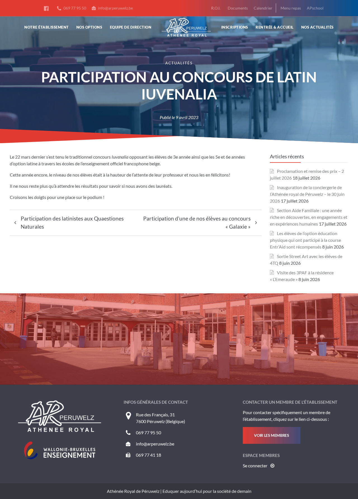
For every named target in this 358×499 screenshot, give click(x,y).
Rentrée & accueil (275, 27)
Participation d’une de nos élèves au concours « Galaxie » (197, 222)
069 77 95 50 (74, 8)
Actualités (179, 63)
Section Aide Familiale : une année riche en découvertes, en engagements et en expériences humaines (308, 217)
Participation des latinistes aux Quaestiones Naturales (72, 222)
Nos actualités (317, 27)
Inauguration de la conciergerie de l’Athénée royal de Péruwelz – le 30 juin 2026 (307, 194)
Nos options (89, 27)
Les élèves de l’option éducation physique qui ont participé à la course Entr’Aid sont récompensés (305, 240)
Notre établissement (46, 27)
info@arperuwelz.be (115, 8)
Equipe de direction (131, 27)
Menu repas (291, 8)
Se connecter (255, 465)
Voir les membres (271, 435)
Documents (238, 8)
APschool (315, 8)
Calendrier (263, 8)
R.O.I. (215, 8)
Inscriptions (234, 27)
